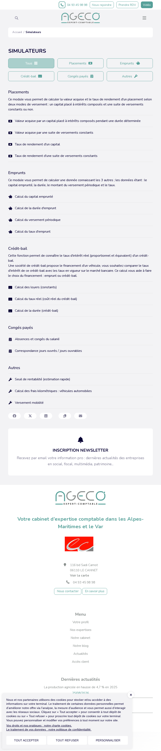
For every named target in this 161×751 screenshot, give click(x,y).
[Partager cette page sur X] (30, 416)
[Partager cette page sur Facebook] (14, 416)
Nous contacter (68, 591)
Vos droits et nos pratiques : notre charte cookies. (39, 725)
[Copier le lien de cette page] (64, 416)
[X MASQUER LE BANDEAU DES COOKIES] (131, 695)
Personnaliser (108, 740)
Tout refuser (67, 740)
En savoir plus (94, 591)
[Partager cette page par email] (80, 416)
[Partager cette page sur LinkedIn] (46, 416)
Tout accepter (26, 740)
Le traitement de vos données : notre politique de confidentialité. (48, 729)
